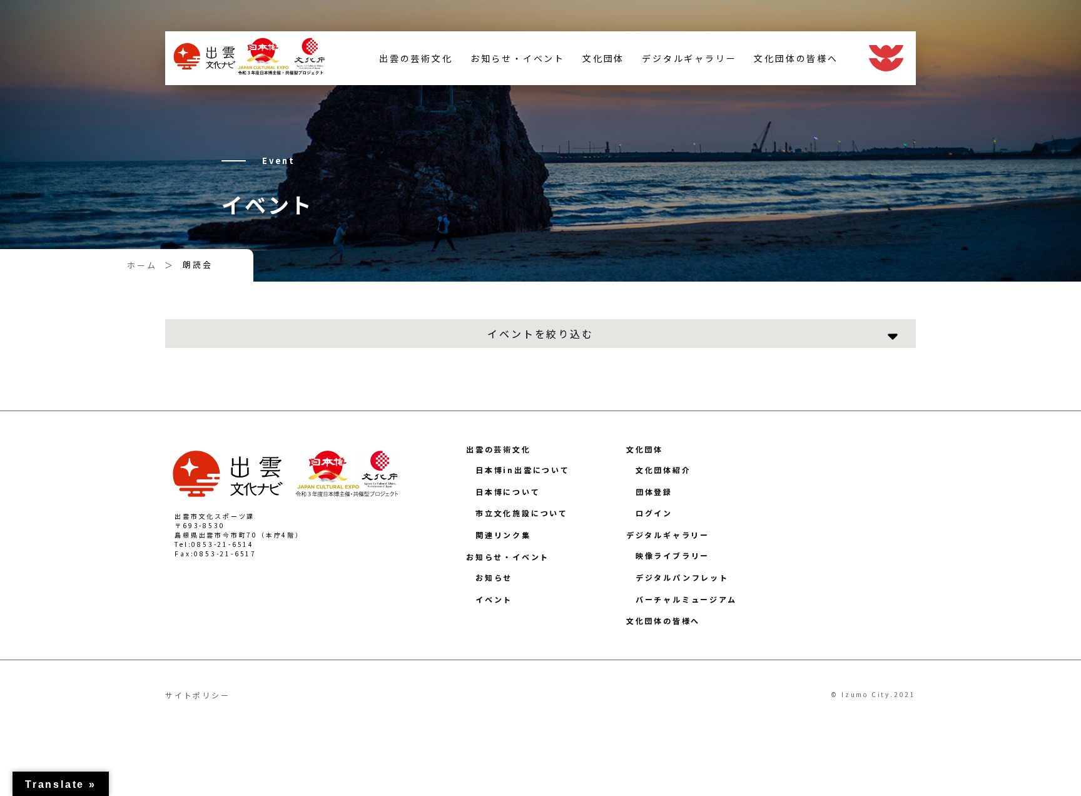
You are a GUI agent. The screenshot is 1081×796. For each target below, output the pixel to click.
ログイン (654, 513)
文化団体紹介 (663, 469)
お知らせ (493, 577)
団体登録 (654, 491)
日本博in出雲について (522, 469)
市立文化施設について (521, 513)
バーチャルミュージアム (686, 599)
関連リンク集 (503, 534)
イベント (493, 599)
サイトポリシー (197, 695)
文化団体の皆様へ (796, 58)
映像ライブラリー (672, 555)
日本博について (507, 491)
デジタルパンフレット (682, 577)
